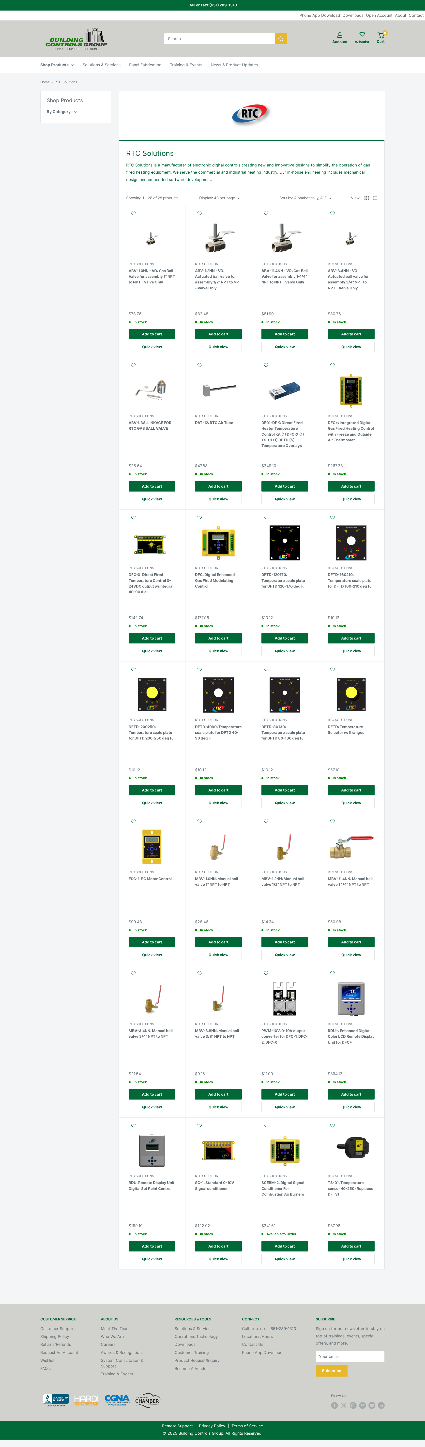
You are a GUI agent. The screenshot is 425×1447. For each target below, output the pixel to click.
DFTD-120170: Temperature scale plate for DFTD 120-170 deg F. (283, 580)
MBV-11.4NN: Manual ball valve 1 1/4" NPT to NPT (350, 881)
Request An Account (59, 1352)
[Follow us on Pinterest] (362, 1405)
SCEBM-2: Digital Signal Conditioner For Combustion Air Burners (282, 1188)
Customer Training (192, 1352)
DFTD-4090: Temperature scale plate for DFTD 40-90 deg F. (218, 732)
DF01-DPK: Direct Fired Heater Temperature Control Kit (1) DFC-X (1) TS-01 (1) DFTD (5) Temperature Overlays (282, 434)
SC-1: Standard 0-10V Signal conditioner (214, 1185)
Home (45, 82)
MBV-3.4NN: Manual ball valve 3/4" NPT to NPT (151, 1033)
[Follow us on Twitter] (343, 1405)
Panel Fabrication (145, 64)
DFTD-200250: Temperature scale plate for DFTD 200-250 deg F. (151, 732)
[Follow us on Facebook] (334, 1405)
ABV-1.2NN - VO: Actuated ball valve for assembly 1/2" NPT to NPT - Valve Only (218, 279)
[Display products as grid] (366, 198)
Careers (108, 1344)
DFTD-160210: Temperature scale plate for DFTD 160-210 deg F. (349, 580)
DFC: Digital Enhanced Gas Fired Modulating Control (215, 580)
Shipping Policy (54, 1336)
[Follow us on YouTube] (371, 1405)
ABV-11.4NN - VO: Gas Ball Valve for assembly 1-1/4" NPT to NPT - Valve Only (284, 276)
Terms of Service (247, 1425)
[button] (152, 215)
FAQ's (45, 1368)
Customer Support (57, 1328)
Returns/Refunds (55, 1344)
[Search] (281, 38)
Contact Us (252, 1344)
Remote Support (177, 1425)
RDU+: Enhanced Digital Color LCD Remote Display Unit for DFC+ (351, 1036)
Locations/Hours (257, 1336)
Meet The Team (115, 1328)
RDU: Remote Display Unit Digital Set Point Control (151, 1185)
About (400, 15)
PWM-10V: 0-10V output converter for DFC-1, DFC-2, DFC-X (284, 1036)
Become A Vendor (191, 1368)
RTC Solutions (66, 82)
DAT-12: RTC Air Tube (214, 422)
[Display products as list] (375, 198)
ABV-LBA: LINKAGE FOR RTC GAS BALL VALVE (150, 425)
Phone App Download (320, 15)
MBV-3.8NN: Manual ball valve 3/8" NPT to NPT (217, 1033)
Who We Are (112, 1336)
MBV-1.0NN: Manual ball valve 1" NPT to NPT (216, 881)
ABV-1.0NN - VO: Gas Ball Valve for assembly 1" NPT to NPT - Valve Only (152, 276)
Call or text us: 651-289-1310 (269, 1328)
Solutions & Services (102, 64)
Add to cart (152, 334)
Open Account (379, 15)
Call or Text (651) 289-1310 (212, 5)
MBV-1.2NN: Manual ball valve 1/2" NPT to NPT (282, 881)
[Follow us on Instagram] (353, 1405)
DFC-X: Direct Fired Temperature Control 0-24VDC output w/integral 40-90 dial (151, 583)
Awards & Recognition (121, 1352)
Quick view (152, 347)
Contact (416, 15)
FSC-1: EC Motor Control (150, 878)
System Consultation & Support (122, 1363)
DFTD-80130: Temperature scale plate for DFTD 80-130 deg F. (283, 732)
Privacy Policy (212, 1425)
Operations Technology (196, 1336)
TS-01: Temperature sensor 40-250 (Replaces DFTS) (350, 1188)
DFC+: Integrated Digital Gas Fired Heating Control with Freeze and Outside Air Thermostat (351, 431)
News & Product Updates (234, 64)
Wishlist (47, 1360)
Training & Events (186, 64)
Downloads (353, 15)
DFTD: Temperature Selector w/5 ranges (346, 729)
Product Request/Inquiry (197, 1360)
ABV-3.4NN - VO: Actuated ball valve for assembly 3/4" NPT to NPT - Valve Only (348, 279)
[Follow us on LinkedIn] (381, 1405)
